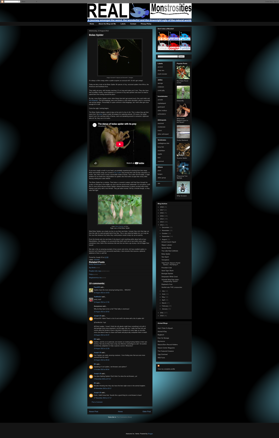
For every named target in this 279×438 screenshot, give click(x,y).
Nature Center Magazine (166, 348)
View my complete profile (166, 369)
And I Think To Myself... (166, 328)
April (163, 300)
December (166, 227)
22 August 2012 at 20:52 (101, 311)
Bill (95, 339)
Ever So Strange (163, 338)
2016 (162, 213)
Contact (133, 24)
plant (159, 170)
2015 (162, 216)
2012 (162, 225)
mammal (161, 161)
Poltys (91, 274)
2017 (162, 210)
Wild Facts (161, 357)
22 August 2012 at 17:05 (101, 302)
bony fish (161, 147)
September (166, 236)
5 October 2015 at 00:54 (101, 369)
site (159, 183)
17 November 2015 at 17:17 (102, 398)
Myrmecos (161, 341)
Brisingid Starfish (167, 273)
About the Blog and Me (107, 24)
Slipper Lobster (167, 245)
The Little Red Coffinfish (170, 251)
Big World (92, 267)
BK (95, 364)
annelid (160, 100)
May (163, 297)
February (165, 306)
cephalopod (162, 103)
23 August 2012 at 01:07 (101, 335)
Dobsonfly (180, 101)
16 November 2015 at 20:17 (102, 388)
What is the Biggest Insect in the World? (182, 120)
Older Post (147, 411)
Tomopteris (165, 260)
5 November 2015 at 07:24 (102, 379)
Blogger (150, 434)
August (164, 239)
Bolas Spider (166, 254)
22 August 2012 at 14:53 (101, 292)
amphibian (161, 150)
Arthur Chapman (119, 226)
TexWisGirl (97, 297)
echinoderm (162, 114)
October (165, 233)
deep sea (161, 70)
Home (92, 24)
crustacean (161, 127)
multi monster (162, 74)
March (164, 303)
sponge (160, 83)
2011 (162, 313)
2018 (162, 207)
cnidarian (161, 87)
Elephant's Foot (167, 284)
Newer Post (93, 411)
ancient (160, 67)
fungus (160, 174)
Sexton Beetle (166, 248)
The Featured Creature (166, 351)
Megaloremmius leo (95, 277)
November (166, 230)
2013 (162, 222)
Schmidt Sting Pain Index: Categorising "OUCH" (170, 280)
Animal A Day (162, 331)
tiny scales (117, 172)
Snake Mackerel (182, 140)
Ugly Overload (163, 354)
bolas (100, 114)
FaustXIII (97, 287)
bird (159, 157)
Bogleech (161, 335)
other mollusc (162, 110)
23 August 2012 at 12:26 (101, 348)
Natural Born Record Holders (168, 344)
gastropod (161, 107)
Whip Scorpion (182, 196)
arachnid (96, 259)
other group (162, 178)
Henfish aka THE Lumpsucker (172, 287)
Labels (123, 24)
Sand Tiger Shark (168, 270)
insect (160, 130)
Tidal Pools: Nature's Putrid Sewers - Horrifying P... (171, 264)
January (165, 309)
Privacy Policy (146, 24)
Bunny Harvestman (95, 264)
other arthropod (163, 134)
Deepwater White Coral (170, 276)
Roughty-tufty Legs (95, 271)
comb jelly (161, 90)
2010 (162, 316)
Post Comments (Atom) (124, 417)
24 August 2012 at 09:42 (101, 360)
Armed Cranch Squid (169, 242)
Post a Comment (97, 402)
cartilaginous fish (163, 143)
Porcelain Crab (167, 268)
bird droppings (93, 100)
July (163, 291)
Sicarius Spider (182, 158)
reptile (160, 154)
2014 (162, 219)
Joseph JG (97, 316)
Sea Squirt (165, 257)
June (164, 294)
